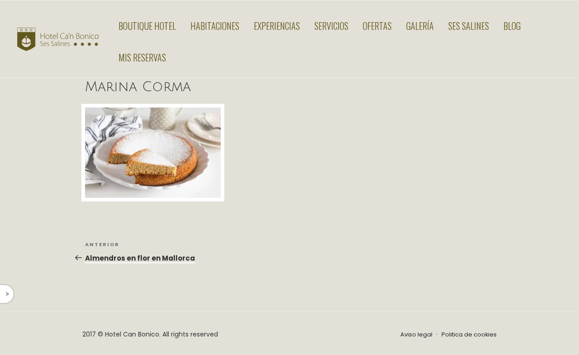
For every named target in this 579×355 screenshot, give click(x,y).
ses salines (468, 26)
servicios (331, 26)
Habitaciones (214, 26)
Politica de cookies (469, 334)
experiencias (277, 26)
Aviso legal (416, 334)
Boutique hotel (147, 26)
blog (512, 26)
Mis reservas (142, 57)
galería (420, 26)
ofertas (377, 26)
